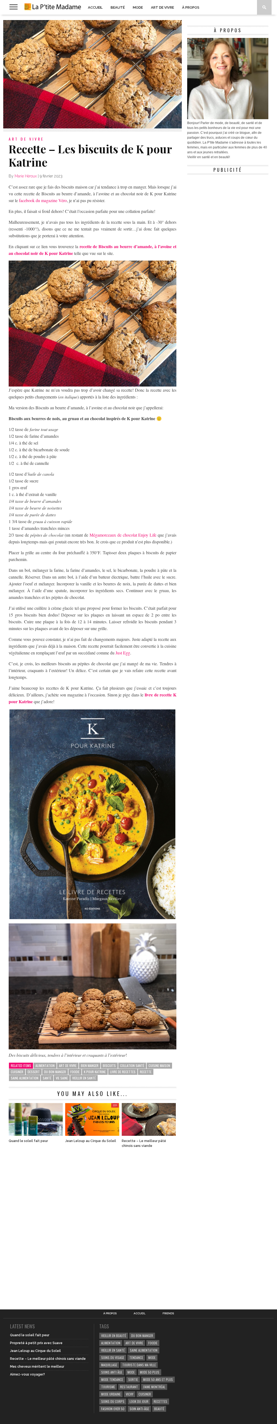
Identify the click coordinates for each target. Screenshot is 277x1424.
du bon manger (55, 1071)
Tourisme (108, 1386)
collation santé (132, 1065)
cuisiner (17, 1071)
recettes (160, 1401)
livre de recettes (123, 1071)
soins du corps (112, 1401)
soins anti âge (111, 1372)
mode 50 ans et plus (158, 1379)
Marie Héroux (26, 176)
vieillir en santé (84, 1078)
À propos (190, 7)
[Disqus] (92, 1225)
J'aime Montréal (154, 1386)
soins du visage (112, 1357)
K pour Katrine (95, 1071)
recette (145, 1071)
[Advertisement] (227, 211)
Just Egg (123, 653)
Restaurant (129, 1386)
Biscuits (109, 1065)
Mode (138, 7)
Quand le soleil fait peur (28, 1141)
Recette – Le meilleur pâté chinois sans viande (144, 1143)
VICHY (129, 1394)
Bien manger (89, 1065)
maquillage (109, 1365)
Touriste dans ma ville (139, 1365)
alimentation (45, 1065)
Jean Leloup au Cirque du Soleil (90, 1141)
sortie (133, 1379)
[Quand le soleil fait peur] (36, 1134)
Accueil (95, 7)
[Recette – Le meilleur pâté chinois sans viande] (149, 1134)
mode (152, 1357)
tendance (136, 1357)
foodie (75, 1071)
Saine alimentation (24, 1078)
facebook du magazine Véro (43, 200)
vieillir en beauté (113, 1335)
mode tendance (112, 1379)
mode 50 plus (149, 1372)
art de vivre (68, 1065)
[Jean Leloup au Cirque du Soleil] (92, 1134)
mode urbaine (111, 1394)
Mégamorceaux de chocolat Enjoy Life (123, 535)
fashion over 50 (112, 1408)
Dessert (34, 1071)
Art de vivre (162, 7)
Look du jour (139, 1401)
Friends (168, 1313)
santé (47, 1078)
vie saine (62, 1078)
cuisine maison (159, 1065)
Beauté (118, 7)
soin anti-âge (139, 1408)
